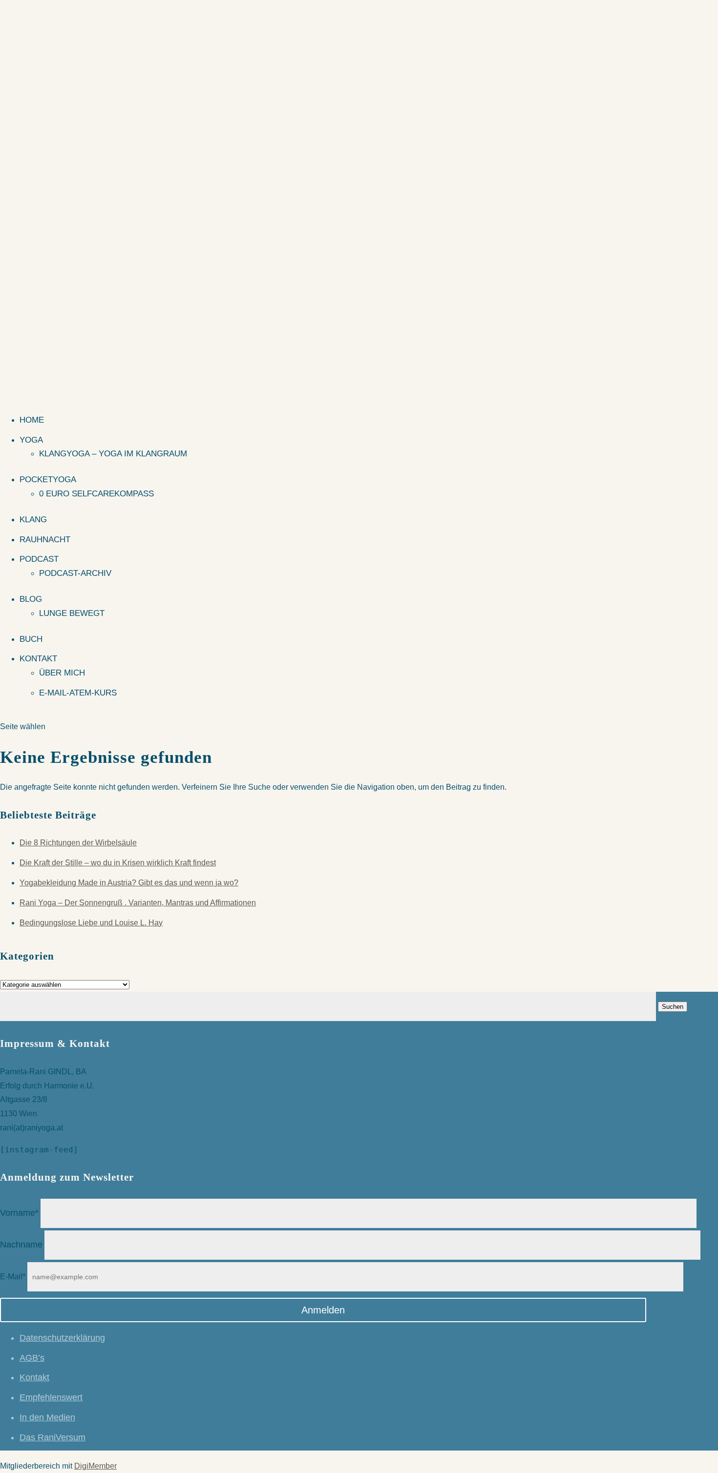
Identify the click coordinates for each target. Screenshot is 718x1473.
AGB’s (32, 1358)
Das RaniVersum (52, 1437)
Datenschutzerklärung (62, 1338)
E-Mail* (12, 1276)
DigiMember (95, 1466)
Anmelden (323, 1310)
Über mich (62, 672)
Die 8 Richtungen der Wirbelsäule (78, 843)
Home (32, 420)
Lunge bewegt (72, 613)
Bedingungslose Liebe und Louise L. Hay (91, 923)
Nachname (21, 1244)
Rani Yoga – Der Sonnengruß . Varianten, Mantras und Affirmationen (138, 903)
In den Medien (47, 1417)
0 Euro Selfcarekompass (96, 493)
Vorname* (19, 1213)
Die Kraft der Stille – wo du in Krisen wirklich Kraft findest (118, 863)
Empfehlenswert (51, 1397)
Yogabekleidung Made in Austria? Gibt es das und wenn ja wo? (129, 883)
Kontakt (38, 658)
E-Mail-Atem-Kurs (78, 692)
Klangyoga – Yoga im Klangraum (113, 453)
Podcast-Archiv (75, 573)
